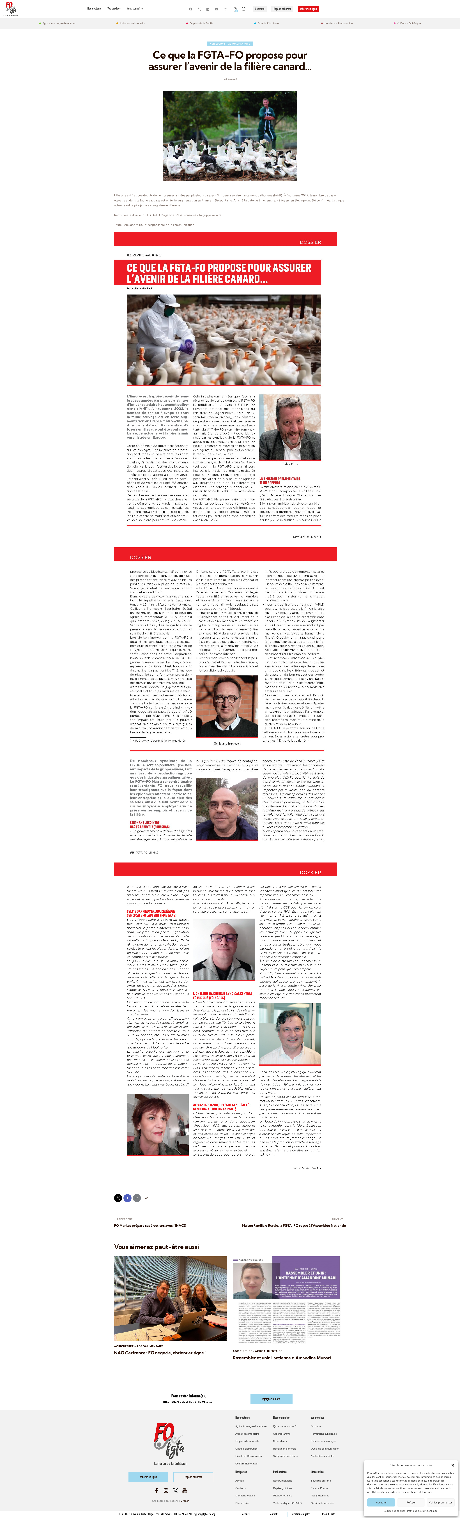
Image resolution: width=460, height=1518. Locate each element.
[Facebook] (190, 9)
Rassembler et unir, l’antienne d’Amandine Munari (282, 1357)
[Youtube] (216, 9)
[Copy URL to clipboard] (146, 1198)
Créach (185, 1500)
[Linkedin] (208, 9)
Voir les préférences (440, 1502)
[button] (453, 1465)
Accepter (381, 1502)
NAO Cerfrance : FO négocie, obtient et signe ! (160, 1352)
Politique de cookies (394, 1511)
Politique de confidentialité (422, 1511)
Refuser (411, 1502)
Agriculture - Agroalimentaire (230, 44)
